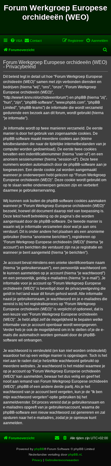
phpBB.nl (74, 454)
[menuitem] (16, 40)
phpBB (39, 449)
